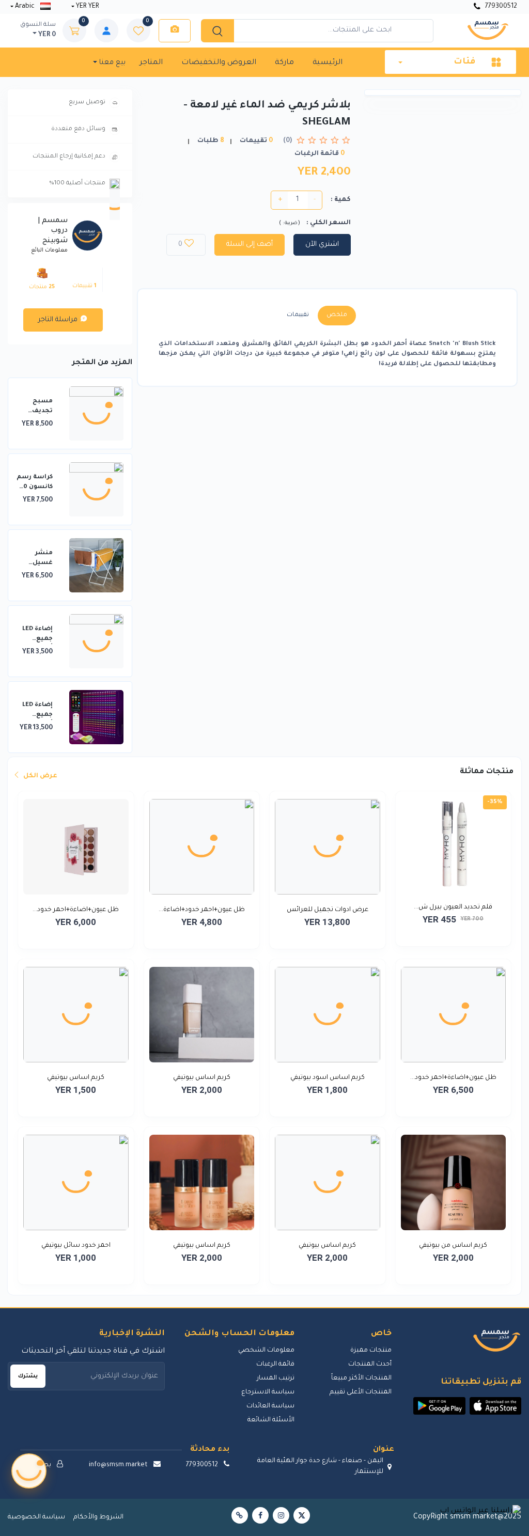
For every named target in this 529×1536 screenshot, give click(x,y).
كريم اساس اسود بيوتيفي (327, 1078)
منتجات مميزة (371, 1350)
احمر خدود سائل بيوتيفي (76, 1245)
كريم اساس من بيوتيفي (453, 1245)
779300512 (500, 6)
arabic (24, 6)
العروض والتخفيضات (218, 63)
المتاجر (151, 63)
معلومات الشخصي (266, 1350)
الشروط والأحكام (98, 1517)
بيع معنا (111, 63)
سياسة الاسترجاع (267, 1392)
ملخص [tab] (336, 315)
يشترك (28, 1376)
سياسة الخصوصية (36, 1517)
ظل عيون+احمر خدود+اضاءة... (202, 910)
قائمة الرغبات (275, 1364)
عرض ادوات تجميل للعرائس (327, 910)
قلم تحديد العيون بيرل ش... (453, 907)
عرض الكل (39, 776)
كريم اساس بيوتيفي (201, 1078)
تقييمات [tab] (298, 315)
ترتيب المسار (275, 1378)
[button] (496, 1406)
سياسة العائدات (270, 1406)
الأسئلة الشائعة (270, 1420)
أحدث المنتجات (370, 1364)
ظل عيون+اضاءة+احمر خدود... (76, 910)
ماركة (284, 63)
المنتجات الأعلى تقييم (361, 1392)
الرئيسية (328, 63)
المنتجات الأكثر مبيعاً (361, 1378)
